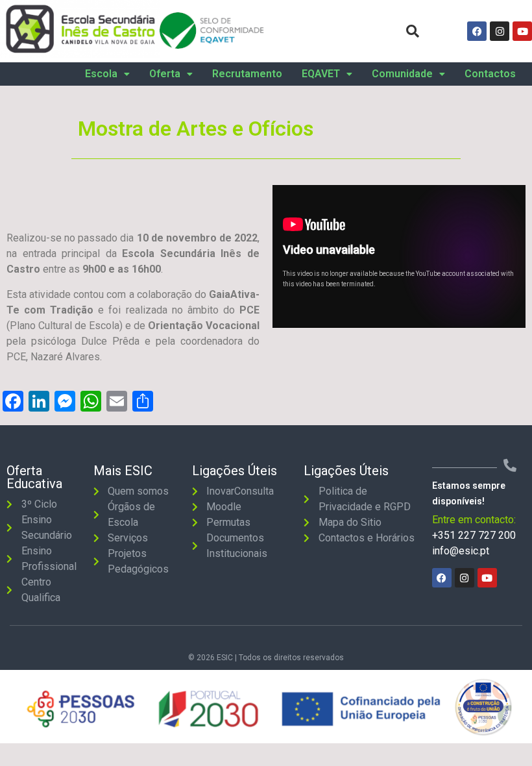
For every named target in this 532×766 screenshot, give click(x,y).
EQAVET (321, 74)
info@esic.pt (460, 551)
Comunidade (402, 74)
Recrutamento (247, 74)
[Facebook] (477, 31)
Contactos (490, 74)
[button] (107, 74)
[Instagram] (499, 31)
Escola (101, 74)
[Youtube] (522, 31)
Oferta (164, 74)
